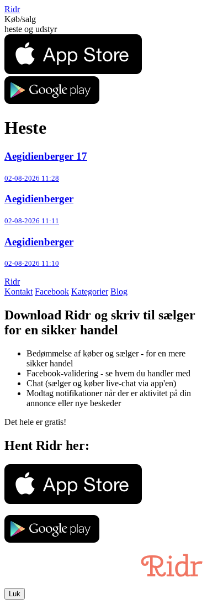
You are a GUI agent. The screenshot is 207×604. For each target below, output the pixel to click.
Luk (14, 594)
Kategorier (89, 291)
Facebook (52, 291)
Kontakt (18, 291)
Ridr (12, 9)
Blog (119, 291)
